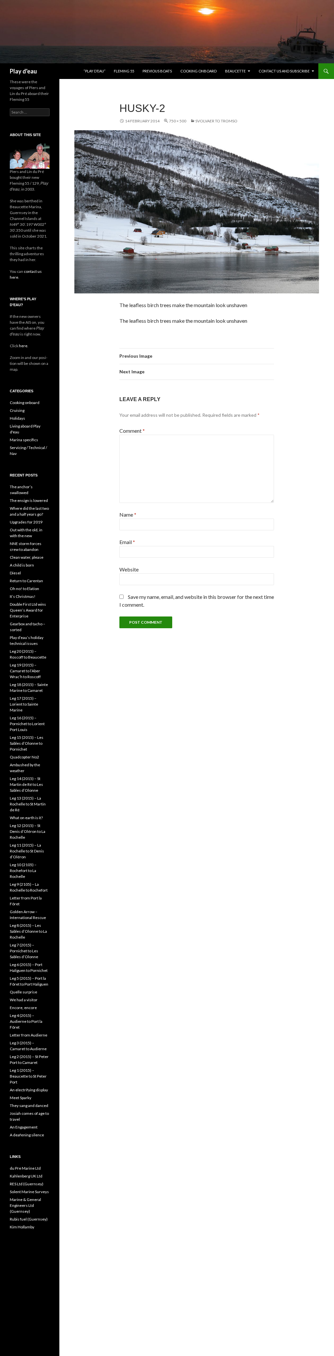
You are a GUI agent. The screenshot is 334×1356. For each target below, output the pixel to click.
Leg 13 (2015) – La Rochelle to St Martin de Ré (28, 804)
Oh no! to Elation (24, 588)
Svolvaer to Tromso (216, 120)
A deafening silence (27, 1134)
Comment (132, 431)
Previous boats (157, 71)
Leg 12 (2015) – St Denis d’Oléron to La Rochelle (27, 831)
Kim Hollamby (22, 1226)
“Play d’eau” (94, 71)
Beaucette (235, 71)
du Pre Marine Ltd (25, 1168)
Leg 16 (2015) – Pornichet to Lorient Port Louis (27, 723)
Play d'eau (23, 71)
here (22, 345)
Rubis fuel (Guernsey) (29, 1219)
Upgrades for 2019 (26, 522)
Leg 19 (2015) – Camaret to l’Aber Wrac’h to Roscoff (25, 670)
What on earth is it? (26, 817)
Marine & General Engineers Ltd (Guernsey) (25, 1205)
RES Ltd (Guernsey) (26, 1183)
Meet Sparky (20, 1097)
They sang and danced (29, 1105)
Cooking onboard (198, 71)
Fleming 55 (124, 71)
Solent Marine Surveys (29, 1191)
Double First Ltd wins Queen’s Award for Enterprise (28, 610)
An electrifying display (29, 1089)
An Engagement (24, 1127)
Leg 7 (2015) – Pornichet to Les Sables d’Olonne (24, 951)
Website (129, 569)
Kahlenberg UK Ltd (26, 1176)
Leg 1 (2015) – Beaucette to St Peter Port (28, 1076)
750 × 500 (177, 120)
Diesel (15, 572)
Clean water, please (26, 557)
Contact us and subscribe (284, 71)
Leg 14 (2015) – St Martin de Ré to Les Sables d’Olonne (26, 784)
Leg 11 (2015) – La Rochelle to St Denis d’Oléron (27, 851)
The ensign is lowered (29, 500)
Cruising (17, 410)
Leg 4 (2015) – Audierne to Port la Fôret (26, 1021)
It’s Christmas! (23, 596)
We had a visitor (24, 999)
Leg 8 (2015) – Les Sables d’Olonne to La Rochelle (28, 931)
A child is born (22, 565)
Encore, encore (23, 1007)
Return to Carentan (26, 580)
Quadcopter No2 (24, 757)
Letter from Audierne (28, 1035)
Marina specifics (24, 439)
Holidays (17, 418)
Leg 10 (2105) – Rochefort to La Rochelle (23, 870)
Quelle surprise (23, 992)
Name (127, 514)
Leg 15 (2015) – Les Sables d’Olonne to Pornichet (26, 743)
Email (127, 542)
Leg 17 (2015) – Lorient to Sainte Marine (24, 704)
